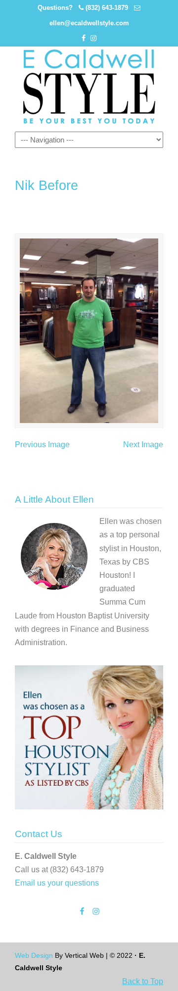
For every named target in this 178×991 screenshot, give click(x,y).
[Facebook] (83, 38)
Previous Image (42, 444)
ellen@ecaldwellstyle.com (89, 23)
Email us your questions (57, 883)
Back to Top (142, 981)
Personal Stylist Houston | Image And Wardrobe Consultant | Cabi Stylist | (89, 86)
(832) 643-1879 (107, 7)
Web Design (34, 955)
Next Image (143, 444)
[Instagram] (93, 38)
